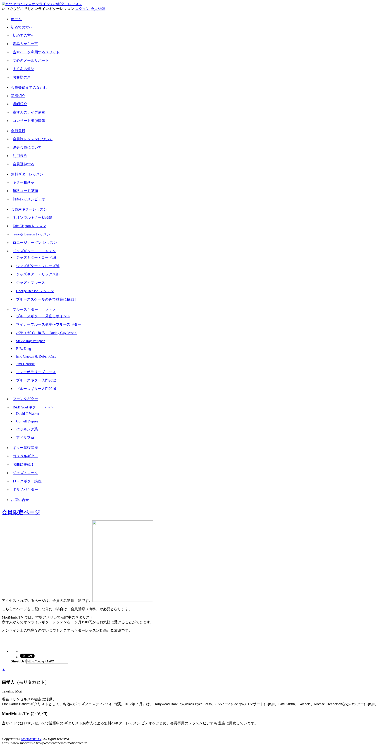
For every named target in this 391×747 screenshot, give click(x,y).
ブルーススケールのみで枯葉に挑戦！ (47, 299)
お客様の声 (22, 77)
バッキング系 (27, 429)
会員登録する (23, 164)
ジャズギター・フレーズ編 (38, 266)
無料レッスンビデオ (29, 199)
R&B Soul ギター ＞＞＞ (33, 407)
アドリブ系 (25, 437)
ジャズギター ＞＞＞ (34, 251)
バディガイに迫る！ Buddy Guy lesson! (46, 333)
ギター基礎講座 (25, 448)
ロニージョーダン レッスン (35, 242)
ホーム (16, 19)
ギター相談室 (23, 182)
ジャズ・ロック (25, 473)
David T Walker (27, 413)
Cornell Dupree (27, 421)
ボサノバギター (25, 489)
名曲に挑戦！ (23, 464)
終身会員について (27, 147)
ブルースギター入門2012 (36, 380)
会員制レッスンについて (32, 139)
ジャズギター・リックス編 (38, 274)
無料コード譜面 (25, 191)
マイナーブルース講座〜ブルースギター (48, 324)
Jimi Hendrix (25, 364)
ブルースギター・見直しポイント (43, 316)
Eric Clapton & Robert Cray (36, 356)
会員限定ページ (21, 512)
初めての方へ (22, 27)
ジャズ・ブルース (30, 283)
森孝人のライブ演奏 (29, 112)
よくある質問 (23, 69)
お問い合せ (20, 500)
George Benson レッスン (31, 234)
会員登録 (98, 9)
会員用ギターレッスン (29, 209)
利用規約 (20, 156)
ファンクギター (25, 399)
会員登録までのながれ (29, 87)
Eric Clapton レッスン (29, 226)
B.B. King (23, 349)
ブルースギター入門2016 (36, 389)
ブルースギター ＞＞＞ (34, 309)
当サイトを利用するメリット (36, 52)
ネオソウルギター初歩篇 (32, 217)
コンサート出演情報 (29, 121)
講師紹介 (18, 96)
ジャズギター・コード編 (36, 257)
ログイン (82, 9)
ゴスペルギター (25, 456)
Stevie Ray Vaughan (30, 341)
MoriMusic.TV (31, 739)
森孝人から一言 (25, 44)
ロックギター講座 (27, 481)
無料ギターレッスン (27, 174)
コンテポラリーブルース (36, 372)
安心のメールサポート (31, 60)
